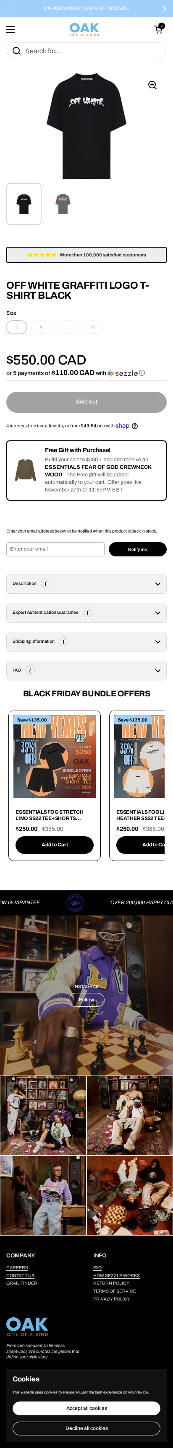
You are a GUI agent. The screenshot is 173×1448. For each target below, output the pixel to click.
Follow (86, 1000)
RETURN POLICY (111, 1283)
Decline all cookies (87, 1428)
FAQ (97, 1267)
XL (92, 327)
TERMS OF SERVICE (114, 1291)
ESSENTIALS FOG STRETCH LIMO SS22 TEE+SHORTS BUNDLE (50, 818)
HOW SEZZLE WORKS (116, 1275)
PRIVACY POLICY (111, 1299)
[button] (158, 29)
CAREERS (17, 1267)
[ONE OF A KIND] (84, 29)
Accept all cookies (86, 1408)
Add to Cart (55, 845)
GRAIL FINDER (21, 1283)
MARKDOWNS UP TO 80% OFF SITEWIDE (86, 8)
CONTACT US (20, 1275)
